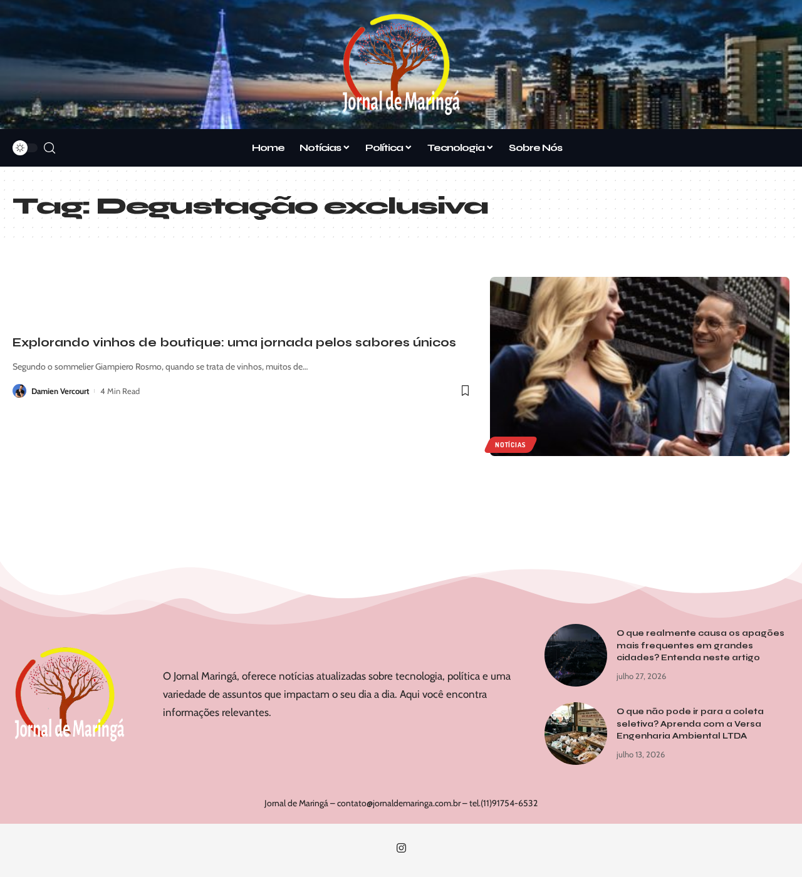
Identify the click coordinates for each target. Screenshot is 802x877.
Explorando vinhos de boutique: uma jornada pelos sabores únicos (234, 342)
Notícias (510, 444)
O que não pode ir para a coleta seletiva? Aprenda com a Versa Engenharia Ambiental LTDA (690, 724)
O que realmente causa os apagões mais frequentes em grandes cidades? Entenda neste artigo (700, 645)
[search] (49, 148)
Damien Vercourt (60, 391)
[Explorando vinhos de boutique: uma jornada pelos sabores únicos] (639, 367)
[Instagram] (401, 848)
